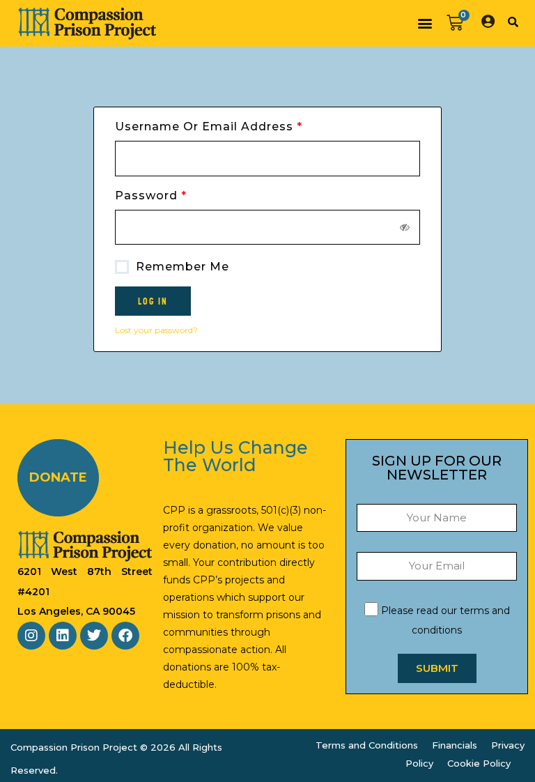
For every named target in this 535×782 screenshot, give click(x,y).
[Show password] (405, 227)
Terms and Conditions (367, 745)
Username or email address (237, 125)
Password (179, 194)
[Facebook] (125, 636)
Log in (153, 301)
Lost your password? (156, 330)
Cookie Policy (479, 763)
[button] (424, 23)
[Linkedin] (63, 636)
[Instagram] (31, 636)
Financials (454, 745)
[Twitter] (94, 636)
